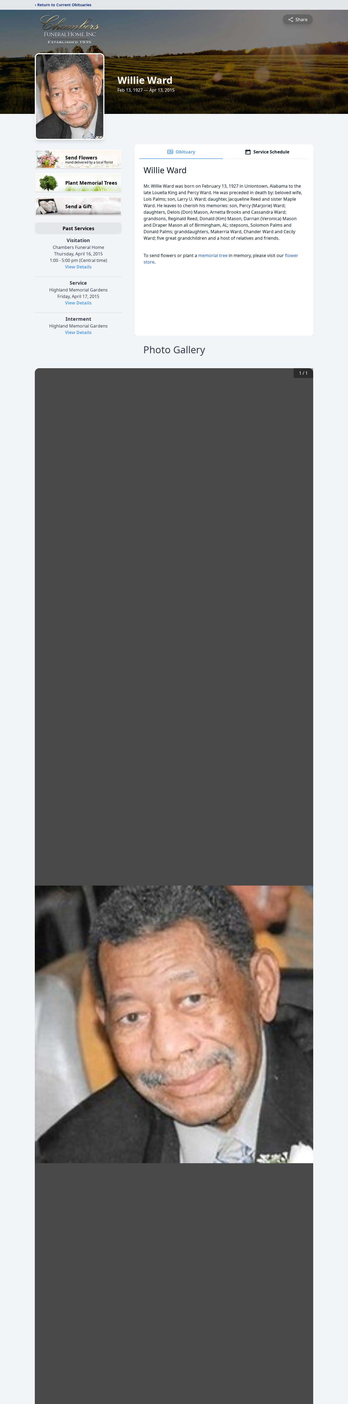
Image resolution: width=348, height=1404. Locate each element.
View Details (78, 267)
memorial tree (213, 255)
